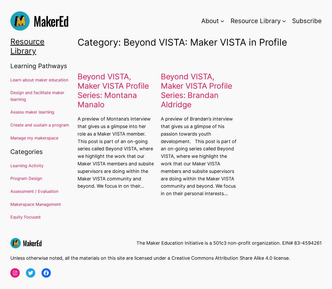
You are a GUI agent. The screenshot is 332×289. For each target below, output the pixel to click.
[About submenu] (222, 21)
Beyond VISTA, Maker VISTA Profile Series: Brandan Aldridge (196, 90)
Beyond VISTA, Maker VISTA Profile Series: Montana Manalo (113, 90)
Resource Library (27, 46)
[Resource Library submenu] (284, 21)
